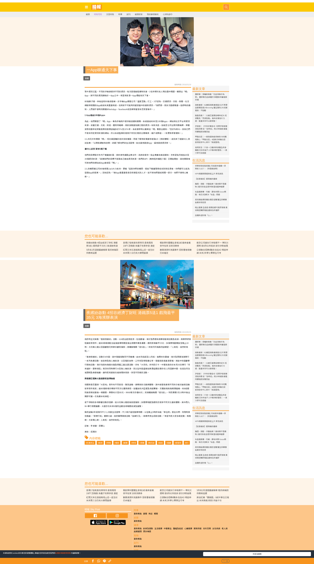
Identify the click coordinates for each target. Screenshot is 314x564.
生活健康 (158, 528)
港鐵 (142, 442)
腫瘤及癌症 (178, 528)
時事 (120, 14)
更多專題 (147, 531)
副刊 (129, 14)
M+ (187, 442)
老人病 (225, 528)
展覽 (126, 442)
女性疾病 (216, 528)
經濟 (101, 442)
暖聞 (156, 513)
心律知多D (167, 14)
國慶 (169, 442)
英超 (161, 442)
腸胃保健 (198, 528)
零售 (109, 442)
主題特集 (110, 14)
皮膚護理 (138, 531)
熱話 (150, 513)
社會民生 (90, 442)
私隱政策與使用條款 (63, 553)
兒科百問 (207, 528)
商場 (134, 442)
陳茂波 (151, 442)
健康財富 (139, 14)
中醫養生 (168, 528)
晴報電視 (98, 14)
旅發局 (178, 442)
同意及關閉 (257, 554)
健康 (88, 14)
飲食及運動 (148, 528)
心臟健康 (188, 528)
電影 (117, 442)
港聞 (87, 78)
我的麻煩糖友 (153, 14)
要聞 (145, 513)
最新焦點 (138, 513)
